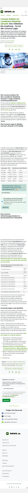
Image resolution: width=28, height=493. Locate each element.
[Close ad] (1, 8)
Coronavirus (9, 361)
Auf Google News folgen (11, 419)
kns (2, 358)
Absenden (5, 207)
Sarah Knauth (10, 41)
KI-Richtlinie (5, 473)
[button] (14, 46)
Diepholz (15, 361)
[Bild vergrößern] (27, 54)
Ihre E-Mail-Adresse (6, 192)
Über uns (4, 453)
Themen (4, 463)
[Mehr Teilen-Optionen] (19, 49)
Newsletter (5, 456)
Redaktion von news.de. (16, 365)
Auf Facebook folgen (10, 413)
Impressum (5, 440)
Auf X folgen (7, 416)
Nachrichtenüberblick (8, 466)
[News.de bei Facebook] (14, 487)
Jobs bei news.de (6, 470)
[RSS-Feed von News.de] (18, 487)
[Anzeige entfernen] (27, 488)
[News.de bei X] (16, 487)
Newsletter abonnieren (10, 422)
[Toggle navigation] (25, 12)
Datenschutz (5, 442)
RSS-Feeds (5, 460)
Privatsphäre (5, 476)
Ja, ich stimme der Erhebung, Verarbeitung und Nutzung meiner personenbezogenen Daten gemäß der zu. (13, 394)
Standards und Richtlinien (9, 445)
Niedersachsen (21, 361)
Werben (4, 450)
